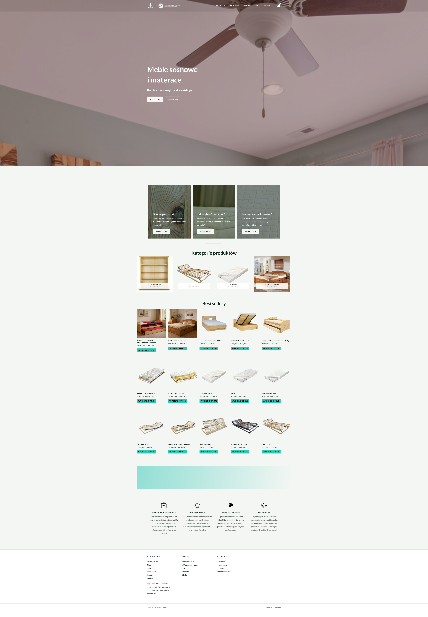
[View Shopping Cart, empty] (278, 6)
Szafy (184, 568)
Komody (185, 571)
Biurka (184, 575)
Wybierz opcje (146, 350)
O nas (257, 6)
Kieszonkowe (222, 565)
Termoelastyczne (223, 571)
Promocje (268, 6)
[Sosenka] (150, 5)
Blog (149, 565)
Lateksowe (221, 562)
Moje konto (235, 6)
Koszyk (150, 575)
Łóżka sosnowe (188, 562)
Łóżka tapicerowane (190, 565)
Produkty (220, 6)
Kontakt (248, 6)
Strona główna (152, 562)
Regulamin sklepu (153, 584)
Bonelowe (220, 568)
